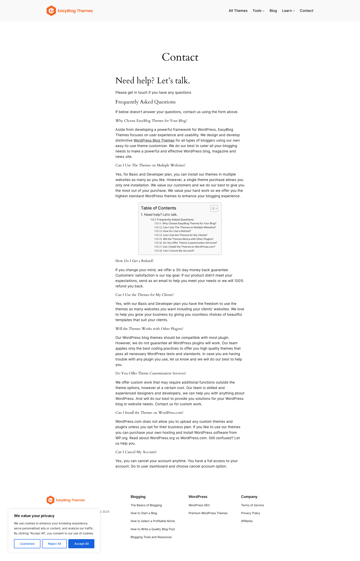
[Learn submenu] (294, 11)
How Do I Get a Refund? (177, 231)
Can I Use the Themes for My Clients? (185, 235)
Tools (256, 11)
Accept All (81, 543)
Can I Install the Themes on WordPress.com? (189, 246)
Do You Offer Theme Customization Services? (190, 242)
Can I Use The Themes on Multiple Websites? (189, 227)
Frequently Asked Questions (175, 219)
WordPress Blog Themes (154, 140)
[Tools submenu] (263, 11)
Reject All (54, 543)
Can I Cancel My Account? (178, 250)
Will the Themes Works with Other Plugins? (188, 239)
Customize (27, 543)
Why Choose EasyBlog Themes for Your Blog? (189, 223)
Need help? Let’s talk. (161, 215)
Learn (287, 11)
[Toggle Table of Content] (212, 208)
